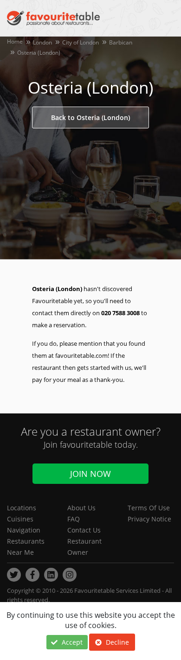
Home (15, 41)
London (42, 42)
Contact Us (84, 530)
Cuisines (20, 518)
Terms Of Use (149, 507)
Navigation (23, 530)
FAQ (73, 518)
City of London (80, 42)
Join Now (90, 473)
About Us (81, 507)
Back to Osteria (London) (90, 117)
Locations (21, 507)
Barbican (120, 42)
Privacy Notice (149, 518)
